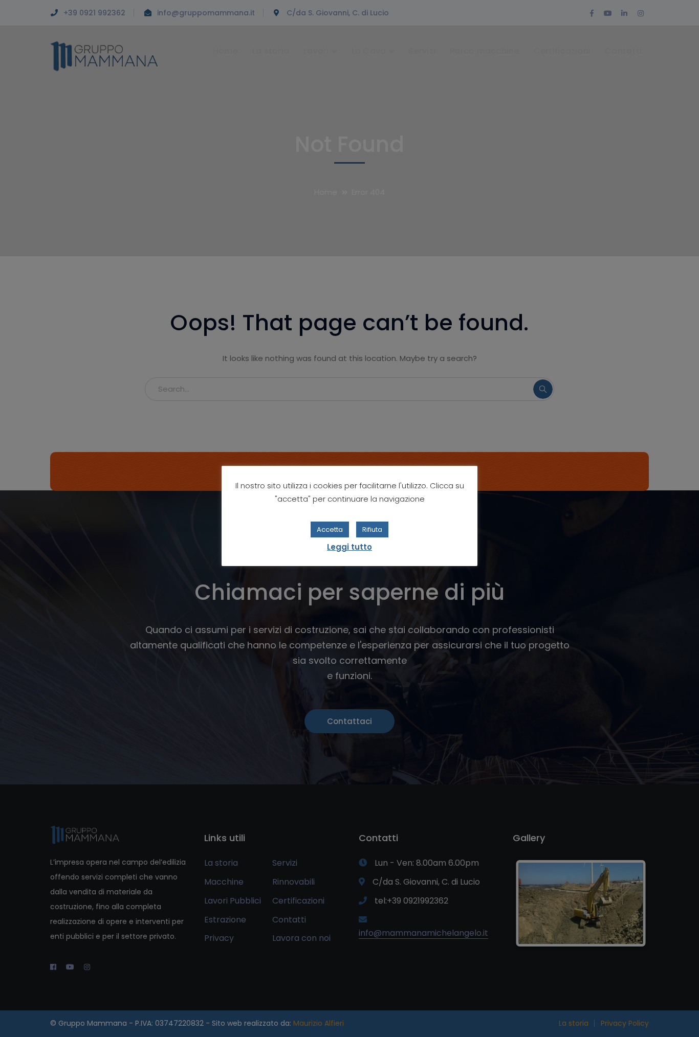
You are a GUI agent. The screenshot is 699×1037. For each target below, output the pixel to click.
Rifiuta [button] (372, 529)
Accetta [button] (330, 529)
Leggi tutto (349, 547)
